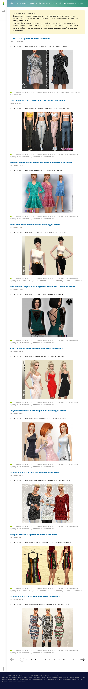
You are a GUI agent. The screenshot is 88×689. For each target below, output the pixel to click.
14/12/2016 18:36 (16, 537)
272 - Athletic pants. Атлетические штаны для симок (38, 101)
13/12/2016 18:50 (16, 599)
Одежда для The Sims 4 (45, 92)
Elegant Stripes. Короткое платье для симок (33, 535)
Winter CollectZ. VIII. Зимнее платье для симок (35, 597)
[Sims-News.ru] (3, 3)
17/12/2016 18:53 (16, 103)
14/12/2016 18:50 (16, 351)
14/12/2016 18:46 (16, 413)
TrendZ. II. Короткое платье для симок (30, 39)
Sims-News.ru (63, 677)
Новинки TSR (15, 95)
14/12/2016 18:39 (16, 475)
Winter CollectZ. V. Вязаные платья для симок (34, 473)
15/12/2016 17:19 (16, 227)
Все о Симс (57, 675)
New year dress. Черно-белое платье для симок (35, 225)
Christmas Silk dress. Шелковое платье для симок (36, 349)
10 (63, 659)
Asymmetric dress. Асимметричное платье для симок (38, 411)
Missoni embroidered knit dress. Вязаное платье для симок (41, 163)
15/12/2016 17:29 (16, 165)
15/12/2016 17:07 (16, 289)
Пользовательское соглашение (14, 682)
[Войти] (3, 10)
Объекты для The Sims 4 (24, 92)
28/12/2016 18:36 (16, 41)
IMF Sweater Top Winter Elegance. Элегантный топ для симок (42, 287)
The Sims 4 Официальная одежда (32, 281)
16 (73, 659)
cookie (19, 679)
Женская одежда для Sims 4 (68, 92)
